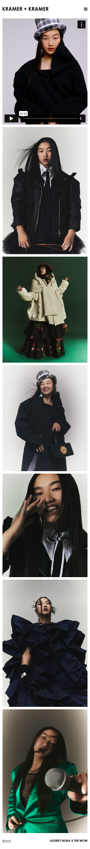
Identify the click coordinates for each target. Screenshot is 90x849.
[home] (25, 8)
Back (6, 841)
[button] (86, 9)
